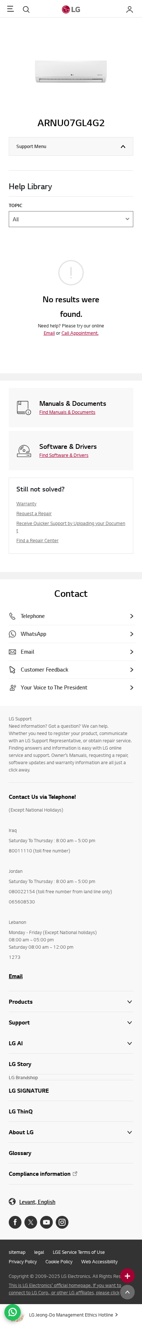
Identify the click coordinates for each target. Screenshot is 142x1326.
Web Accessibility (99, 1261)
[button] (71, 1022)
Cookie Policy (59, 1261)
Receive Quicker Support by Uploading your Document (70, 527)
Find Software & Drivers (63, 455)
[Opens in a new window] (15, 1222)
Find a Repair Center (37, 540)
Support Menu (31, 146)
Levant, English (37, 1202)
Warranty (26, 503)
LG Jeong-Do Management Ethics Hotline (71, 1314)
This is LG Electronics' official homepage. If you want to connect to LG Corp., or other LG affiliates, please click (65, 1289)
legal (39, 1252)
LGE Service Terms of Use (79, 1252)
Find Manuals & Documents (67, 412)
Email (49, 333)
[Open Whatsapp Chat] (12, 1312)
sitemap (17, 1252)
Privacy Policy (23, 1261)
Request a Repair (34, 513)
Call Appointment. (80, 333)
